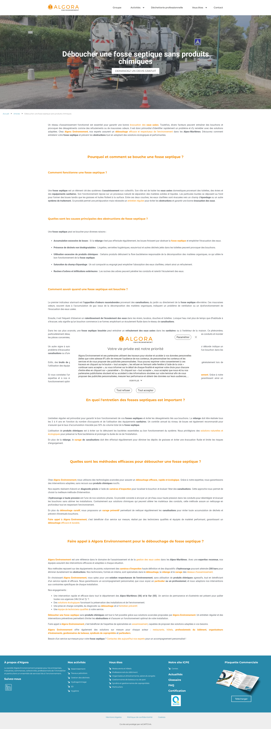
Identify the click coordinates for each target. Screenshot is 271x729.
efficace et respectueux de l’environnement (144, 131)
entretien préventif (128, 606)
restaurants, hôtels (163, 629)
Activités (135, 7)
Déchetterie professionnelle (167, 7)
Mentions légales (114, 717)
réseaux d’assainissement (200, 572)
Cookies (161, 717)
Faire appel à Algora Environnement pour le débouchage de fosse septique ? (135, 541)
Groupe (117, 7)
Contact (218, 7)
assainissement (140, 624)
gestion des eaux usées (148, 559)
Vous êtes (197, 7)
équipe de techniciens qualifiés (73, 609)
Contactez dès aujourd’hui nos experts (126, 638)
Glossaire (174, 680)
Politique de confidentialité (139, 717)
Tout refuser (195, 337)
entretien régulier (136, 200)
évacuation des (144, 125)
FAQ (171, 685)
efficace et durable (63, 523)
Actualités (175, 674)
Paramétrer (183, 337)
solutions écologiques (69, 602)
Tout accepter (145, 390)
